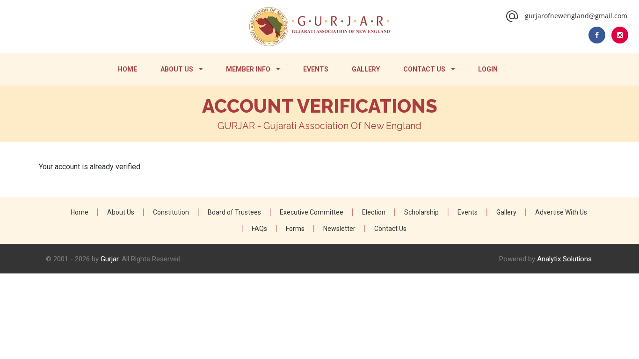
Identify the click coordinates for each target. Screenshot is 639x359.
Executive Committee (311, 212)
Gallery (366, 69)
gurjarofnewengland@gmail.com (576, 15)
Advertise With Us (561, 212)
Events (315, 69)
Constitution (171, 212)
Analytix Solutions (564, 259)
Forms (295, 228)
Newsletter (339, 228)
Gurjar (109, 259)
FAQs (259, 228)
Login (488, 69)
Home (127, 69)
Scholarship (421, 212)
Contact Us (424, 69)
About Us (176, 69)
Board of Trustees (234, 212)
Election (373, 212)
